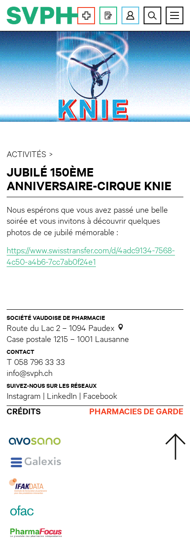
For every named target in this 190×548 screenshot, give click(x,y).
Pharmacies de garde (136, 411)
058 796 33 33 (39, 361)
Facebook (100, 395)
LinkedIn (62, 395)
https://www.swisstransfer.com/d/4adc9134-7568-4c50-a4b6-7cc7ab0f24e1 (91, 255)
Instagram (24, 395)
